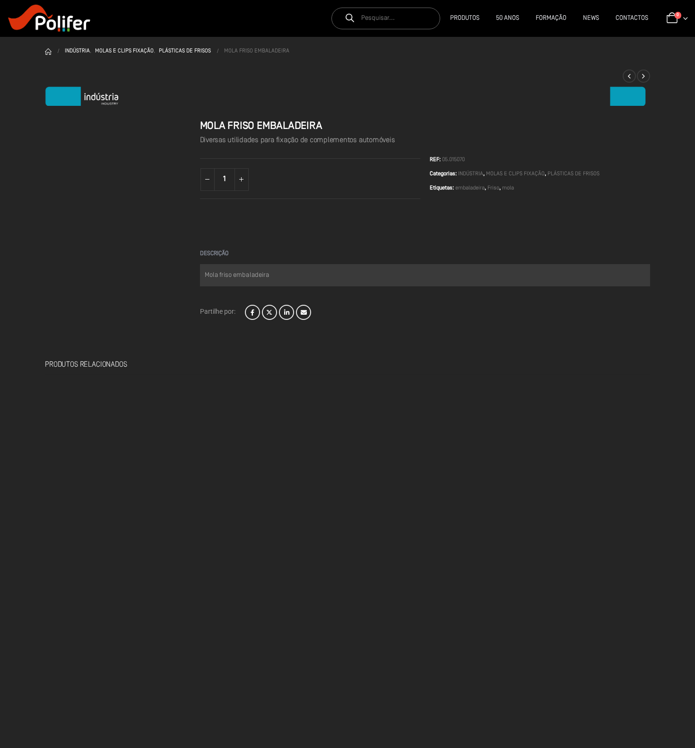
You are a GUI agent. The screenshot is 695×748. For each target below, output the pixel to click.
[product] (100, 441)
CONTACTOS (632, 18)
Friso (493, 188)
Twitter (269, 312)
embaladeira (470, 188)
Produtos (464, 18)
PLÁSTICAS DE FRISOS (573, 174)
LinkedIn (286, 312)
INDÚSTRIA (470, 174)
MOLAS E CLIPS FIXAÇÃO (515, 174)
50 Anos (507, 18)
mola (508, 188)
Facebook (252, 312)
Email (303, 312)
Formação (551, 18)
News (591, 18)
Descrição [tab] (214, 253)
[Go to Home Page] (48, 51)
